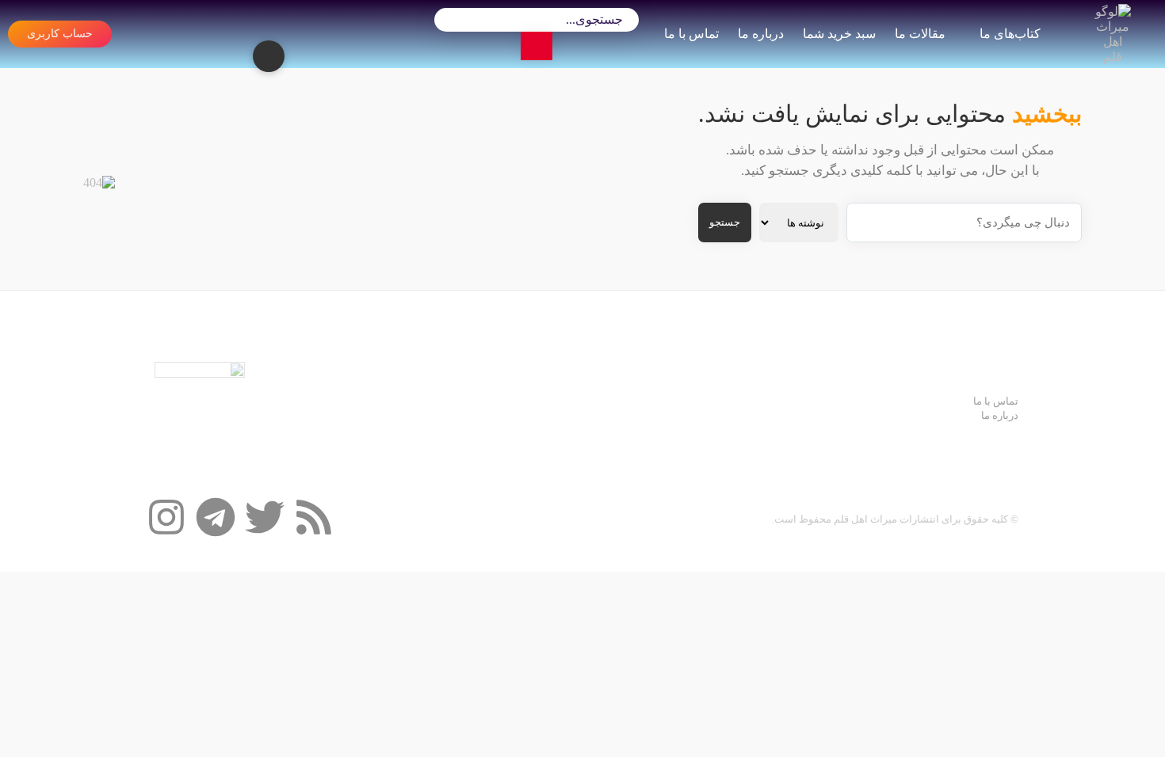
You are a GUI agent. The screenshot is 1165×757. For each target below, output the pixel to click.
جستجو (724, 222)
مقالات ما (920, 33)
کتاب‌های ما (1010, 33)
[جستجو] (536, 46)
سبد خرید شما (839, 33)
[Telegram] (215, 517)
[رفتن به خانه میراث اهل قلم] (1112, 34)
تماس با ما (691, 33)
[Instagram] (166, 517)
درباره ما (761, 33)
